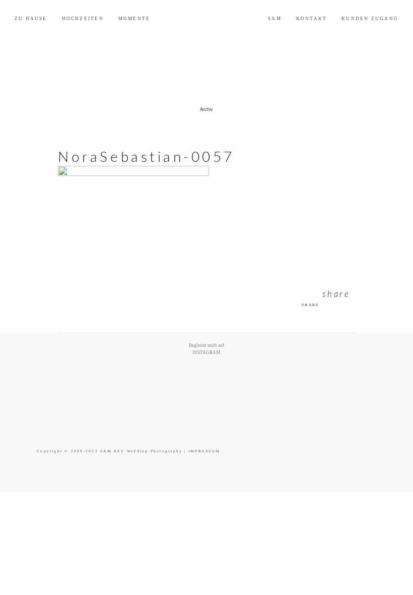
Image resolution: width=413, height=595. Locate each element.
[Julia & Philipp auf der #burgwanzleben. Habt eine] (270, 370)
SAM (275, 18)
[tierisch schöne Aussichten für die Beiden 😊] (100, 370)
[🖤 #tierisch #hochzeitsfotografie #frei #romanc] (143, 370)
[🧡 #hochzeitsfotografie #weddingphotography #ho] (354, 370)
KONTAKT (311, 18)
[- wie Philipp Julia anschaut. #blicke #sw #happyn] (227, 370)
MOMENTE (134, 18)
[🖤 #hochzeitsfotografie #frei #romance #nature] (58, 370)
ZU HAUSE (31, 18)
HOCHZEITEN (83, 18)
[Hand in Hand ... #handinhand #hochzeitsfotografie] (185, 370)
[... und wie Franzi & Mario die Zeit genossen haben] (312, 370)
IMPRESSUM (204, 451)
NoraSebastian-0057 (146, 157)
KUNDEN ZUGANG (369, 18)
